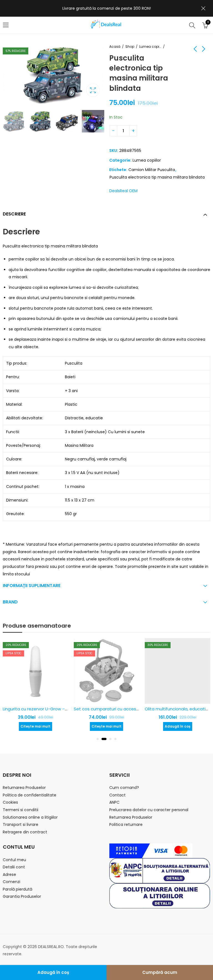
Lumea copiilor (150, 46)
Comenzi (11, 881)
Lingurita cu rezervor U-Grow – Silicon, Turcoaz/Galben (58, 709)
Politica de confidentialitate (29, 795)
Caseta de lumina (93, 90)
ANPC (114, 802)
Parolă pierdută (17, 889)
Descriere (14, 214)
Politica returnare (126, 824)
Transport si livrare (20, 824)
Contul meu (14, 860)
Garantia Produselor (22, 896)
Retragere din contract (25, 832)
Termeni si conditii (20, 810)
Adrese (9, 874)
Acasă (114, 46)
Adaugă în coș (53, 972)
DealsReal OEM (123, 191)
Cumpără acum (159, 972)
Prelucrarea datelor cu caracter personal (148, 810)
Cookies (10, 802)
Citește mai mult (35, 726)
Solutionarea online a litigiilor (30, 817)
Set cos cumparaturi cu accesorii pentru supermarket (129, 709)
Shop (129, 46)
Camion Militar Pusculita (151, 169)
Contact (117, 795)
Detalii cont (14, 867)
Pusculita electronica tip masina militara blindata (157, 177)
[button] (97, 738)
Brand (10, 602)
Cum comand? (124, 787)
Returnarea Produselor (24, 787)
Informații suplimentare (31, 585)
